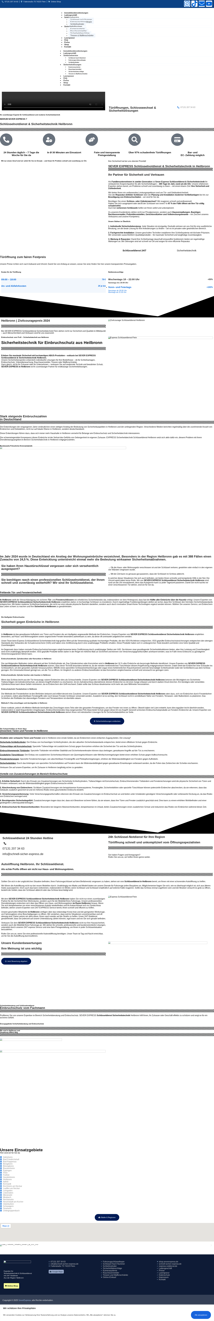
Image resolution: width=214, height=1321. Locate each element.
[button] (2, 1245)
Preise (67, 42)
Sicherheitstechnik (186, 250)
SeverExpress (24, 1300)
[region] (107, 1313)
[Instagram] (187, 4)
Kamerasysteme (77, 29)
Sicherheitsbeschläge (79, 33)
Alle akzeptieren (201, 1315)
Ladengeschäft (70, 15)
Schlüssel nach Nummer (81, 20)
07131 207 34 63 (13, 848)
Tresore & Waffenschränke (82, 35)
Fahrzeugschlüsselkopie (81, 22)
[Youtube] (209, 4)
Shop (66, 44)
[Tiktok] (194, 4)
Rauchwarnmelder (78, 31)
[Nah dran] (211, 1306)
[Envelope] (202, 4)
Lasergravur (69, 38)
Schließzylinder (77, 24)
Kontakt (67, 47)
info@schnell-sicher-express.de (22, 854)
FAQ (66, 40)
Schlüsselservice (71, 17)
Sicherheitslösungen (73, 26)
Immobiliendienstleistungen (76, 13)
